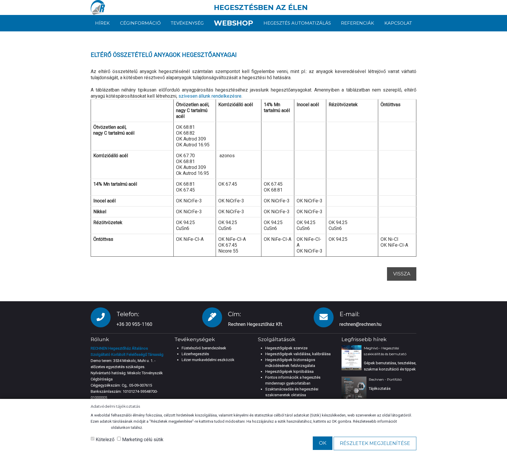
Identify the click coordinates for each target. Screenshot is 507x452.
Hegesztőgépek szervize (286, 348)
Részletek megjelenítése (375, 443)
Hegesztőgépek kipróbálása (289, 371)
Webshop (233, 23)
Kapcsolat (398, 23)
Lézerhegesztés (195, 354)
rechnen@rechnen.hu (360, 324)
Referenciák (357, 23)
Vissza (401, 274)
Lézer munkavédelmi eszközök (208, 360)
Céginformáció (140, 23)
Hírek (102, 23)
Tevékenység (187, 23)
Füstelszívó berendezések (204, 348)
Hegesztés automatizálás (297, 23)
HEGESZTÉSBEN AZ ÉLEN (261, 7)
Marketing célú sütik (142, 439)
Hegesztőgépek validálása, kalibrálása (298, 354)
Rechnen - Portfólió (385, 379)
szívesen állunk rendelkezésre (209, 96)
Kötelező (104, 439)
